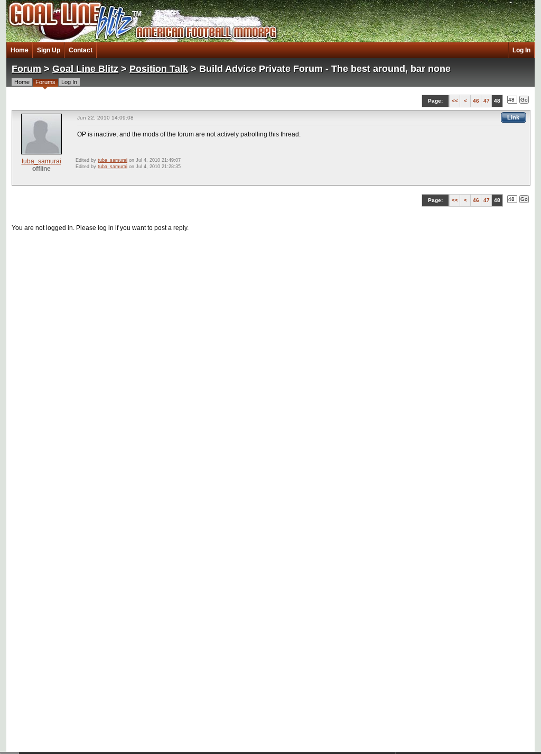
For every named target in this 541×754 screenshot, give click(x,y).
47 (486, 101)
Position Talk (158, 68)
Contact (80, 50)
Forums (45, 82)
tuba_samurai (41, 161)
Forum (26, 68)
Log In (521, 50)
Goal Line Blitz (85, 68)
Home (20, 50)
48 (497, 101)
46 (476, 101)
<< (455, 101)
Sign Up (48, 50)
